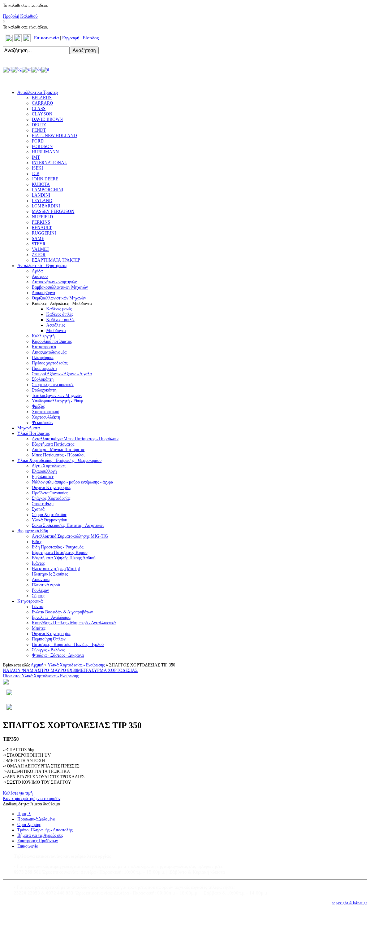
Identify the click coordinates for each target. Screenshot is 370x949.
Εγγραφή (70, 37)
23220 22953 (27, 893)
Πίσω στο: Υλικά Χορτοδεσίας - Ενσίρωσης (41, 675)
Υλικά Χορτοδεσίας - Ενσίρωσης (76, 665)
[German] (36, 69)
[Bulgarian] (17, 69)
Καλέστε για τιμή (18, 793)
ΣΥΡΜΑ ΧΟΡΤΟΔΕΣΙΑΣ (114, 670)
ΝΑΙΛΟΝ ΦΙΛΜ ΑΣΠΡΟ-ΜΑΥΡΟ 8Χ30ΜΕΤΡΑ (47, 670)
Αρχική (37, 665)
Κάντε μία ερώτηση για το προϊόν (31, 798)
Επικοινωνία (46, 37)
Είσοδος (91, 37)
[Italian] (45, 69)
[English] (26, 69)
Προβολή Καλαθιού (20, 16)
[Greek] (7, 69)
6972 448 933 (59, 893)
